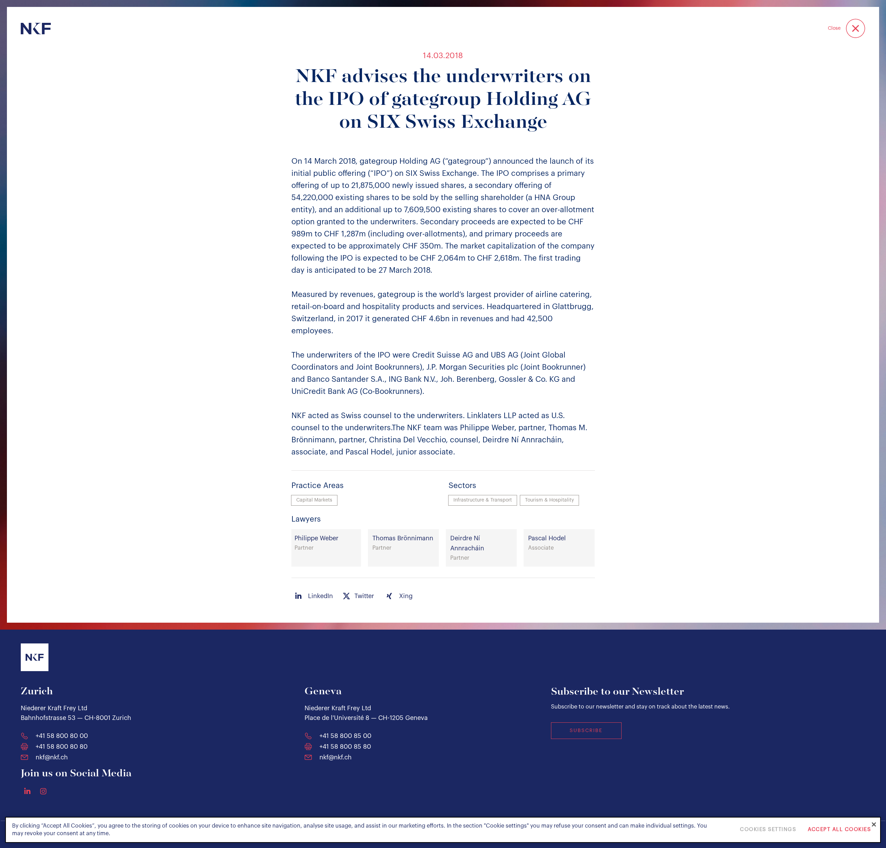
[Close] (874, 824)
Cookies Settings (768, 829)
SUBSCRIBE (586, 730)
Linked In (27, 791)
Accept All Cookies (839, 829)
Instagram (43, 791)
